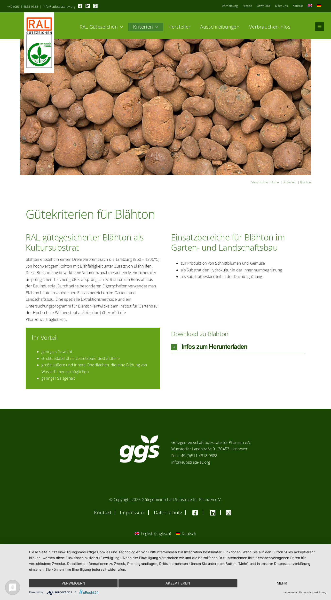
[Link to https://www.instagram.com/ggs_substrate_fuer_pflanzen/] (95, 6)
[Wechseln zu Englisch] (310, 6)
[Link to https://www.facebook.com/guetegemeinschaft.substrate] (80, 6)
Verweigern (73, 583)
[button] (238, 347)
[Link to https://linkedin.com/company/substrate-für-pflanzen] (88, 6)
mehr (282, 583)
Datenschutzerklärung (312, 592)
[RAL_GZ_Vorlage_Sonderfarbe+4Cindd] (39, 14)
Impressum (290, 592)
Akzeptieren (178, 583)
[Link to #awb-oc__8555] (319, 26)
